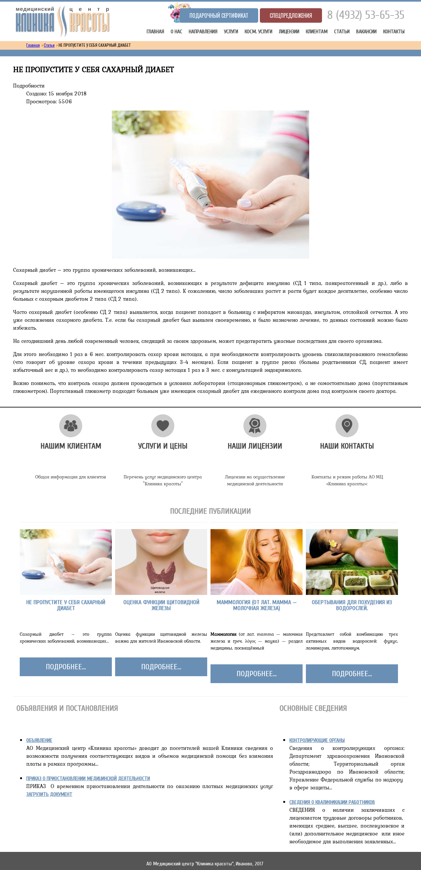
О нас (176, 32)
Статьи (342, 32)
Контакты (394, 32)
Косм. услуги (258, 32)
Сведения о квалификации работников (332, 802)
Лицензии (289, 32)
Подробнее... (66, 666)
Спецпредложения (291, 15)
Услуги (231, 32)
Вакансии (366, 32)
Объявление (39, 740)
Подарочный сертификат (218, 15)
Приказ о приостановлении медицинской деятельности (88, 778)
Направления (203, 32)
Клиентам (317, 32)
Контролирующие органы (317, 740)
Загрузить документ (49, 794)
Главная (155, 32)
